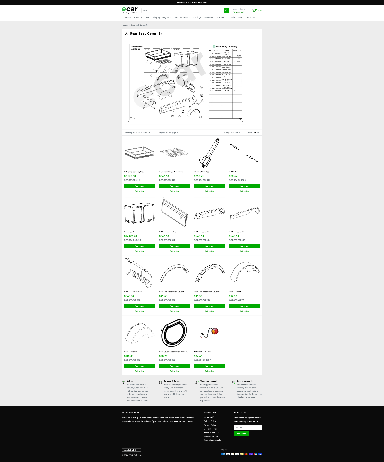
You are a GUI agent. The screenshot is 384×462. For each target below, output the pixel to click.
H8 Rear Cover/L (201, 231)
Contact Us (250, 17)
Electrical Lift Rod (201, 171)
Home (128, 17)
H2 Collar (233, 171)
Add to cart (139, 186)
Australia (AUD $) (129, 450)
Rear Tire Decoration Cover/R (207, 291)
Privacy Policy (210, 425)
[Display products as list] (258, 132)
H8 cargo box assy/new (134, 171)
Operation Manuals (212, 440)
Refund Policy (210, 421)
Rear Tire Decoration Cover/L (172, 291)
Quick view (139, 191)
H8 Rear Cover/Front (168, 231)
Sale (147, 17)
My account (238, 11)
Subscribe (241, 433)
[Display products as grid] (255, 132)
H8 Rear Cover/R (236, 231)
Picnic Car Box (130, 231)
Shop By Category (161, 17)
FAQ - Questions (211, 436)
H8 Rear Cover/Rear (133, 291)
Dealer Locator (236, 17)
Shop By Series (181, 17)
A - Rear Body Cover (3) (138, 25)
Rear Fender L (235, 291)
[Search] (226, 10)
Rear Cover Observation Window (173, 351)
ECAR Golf (221, 17)
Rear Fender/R (130, 351)
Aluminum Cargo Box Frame (171, 171)
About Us (138, 17)
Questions (208, 17)
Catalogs (197, 17)
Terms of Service (211, 432)
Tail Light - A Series (202, 351)
